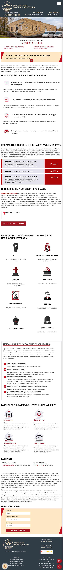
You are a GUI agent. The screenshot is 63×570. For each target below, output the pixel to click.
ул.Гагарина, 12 (54, 14)
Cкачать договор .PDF (12, 212)
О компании (47, 557)
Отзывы (46, 561)
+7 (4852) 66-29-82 (38, 465)
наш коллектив (10, 443)
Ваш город (9, 523)
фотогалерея (39, 420)
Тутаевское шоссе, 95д (35, 14)
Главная (16, 557)
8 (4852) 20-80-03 (46, 547)
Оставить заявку (18, 530)
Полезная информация (46, 559)
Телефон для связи (12, 517)
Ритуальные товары (16, 561)
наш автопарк (39, 443)
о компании (8, 420)
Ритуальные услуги (16, 559)
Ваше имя (9, 510)
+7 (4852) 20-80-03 (12, 15)
